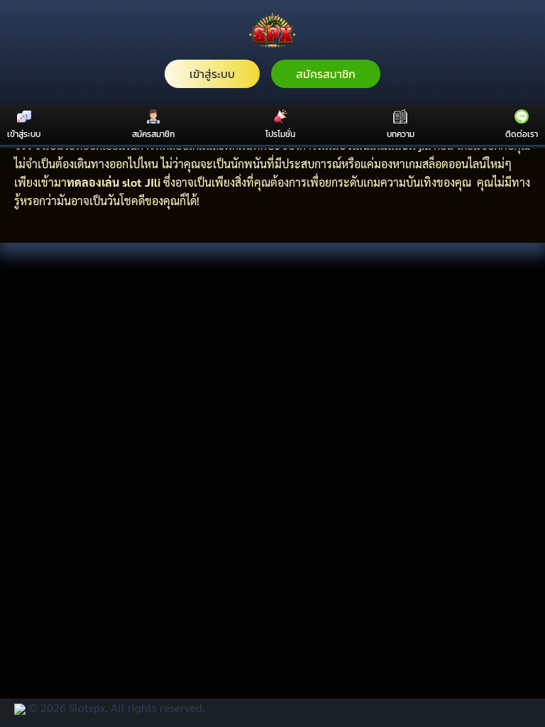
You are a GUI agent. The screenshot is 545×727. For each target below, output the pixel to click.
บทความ (400, 134)
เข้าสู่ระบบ (212, 73)
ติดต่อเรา (521, 134)
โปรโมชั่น (280, 134)
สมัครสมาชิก (326, 73)
